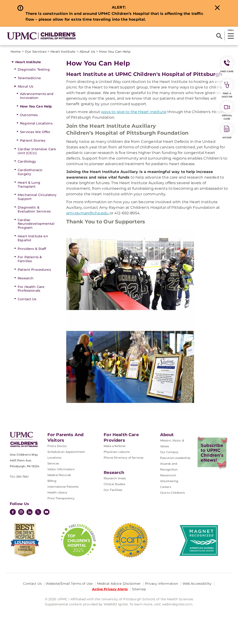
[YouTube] (46, 512)
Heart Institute (28, 62)
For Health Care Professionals (31, 289)
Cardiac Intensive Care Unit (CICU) (37, 151)
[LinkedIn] (29, 512)
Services (53, 463)
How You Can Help (36, 106)
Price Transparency (61, 498)
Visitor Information (61, 469)
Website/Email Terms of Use (69, 583)
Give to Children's (172, 492)
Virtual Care (227, 117)
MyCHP (227, 137)
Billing (51, 481)
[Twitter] (38, 512)
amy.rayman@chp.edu (88, 213)
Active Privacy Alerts (110, 589)
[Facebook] (13, 512)
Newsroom (168, 475)
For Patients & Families (30, 259)
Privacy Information (161, 583)
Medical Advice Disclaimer (119, 583)
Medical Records (59, 475)
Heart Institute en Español (33, 238)
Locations (54, 457)
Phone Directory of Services (123, 457)
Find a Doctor (57, 446)
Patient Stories (32, 140)
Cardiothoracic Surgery (30, 172)
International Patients (63, 486)
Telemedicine (29, 78)
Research (25, 278)
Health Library (57, 492)
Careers (165, 487)
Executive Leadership (175, 458)
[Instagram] (21, 512)
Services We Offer (35, 132)
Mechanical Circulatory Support (37, 197)
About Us (25, 86)
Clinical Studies (114, 484)
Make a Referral (114, 446)
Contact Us (27, 299)
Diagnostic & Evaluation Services (34, 209)
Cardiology (27, 161)
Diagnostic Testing (34, 69)
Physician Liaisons (117, 452)
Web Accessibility (197, 583)
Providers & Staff (32, 249)
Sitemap (139, 589)
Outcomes (29, 115)
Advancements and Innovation (36, 96)
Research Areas (115, 478)
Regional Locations (36, 123)
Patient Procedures (34, 270)
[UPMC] (41, 35)
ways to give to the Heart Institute (133, 112)
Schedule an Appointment (66, 452)
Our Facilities (113, 490)
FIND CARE (227, 71)
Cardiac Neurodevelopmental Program (36, 224)
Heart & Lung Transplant (29, 184)
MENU (231, 30)
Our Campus (169, 452)
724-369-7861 (19, 476)
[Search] (219, 36)
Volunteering (169, 481)
